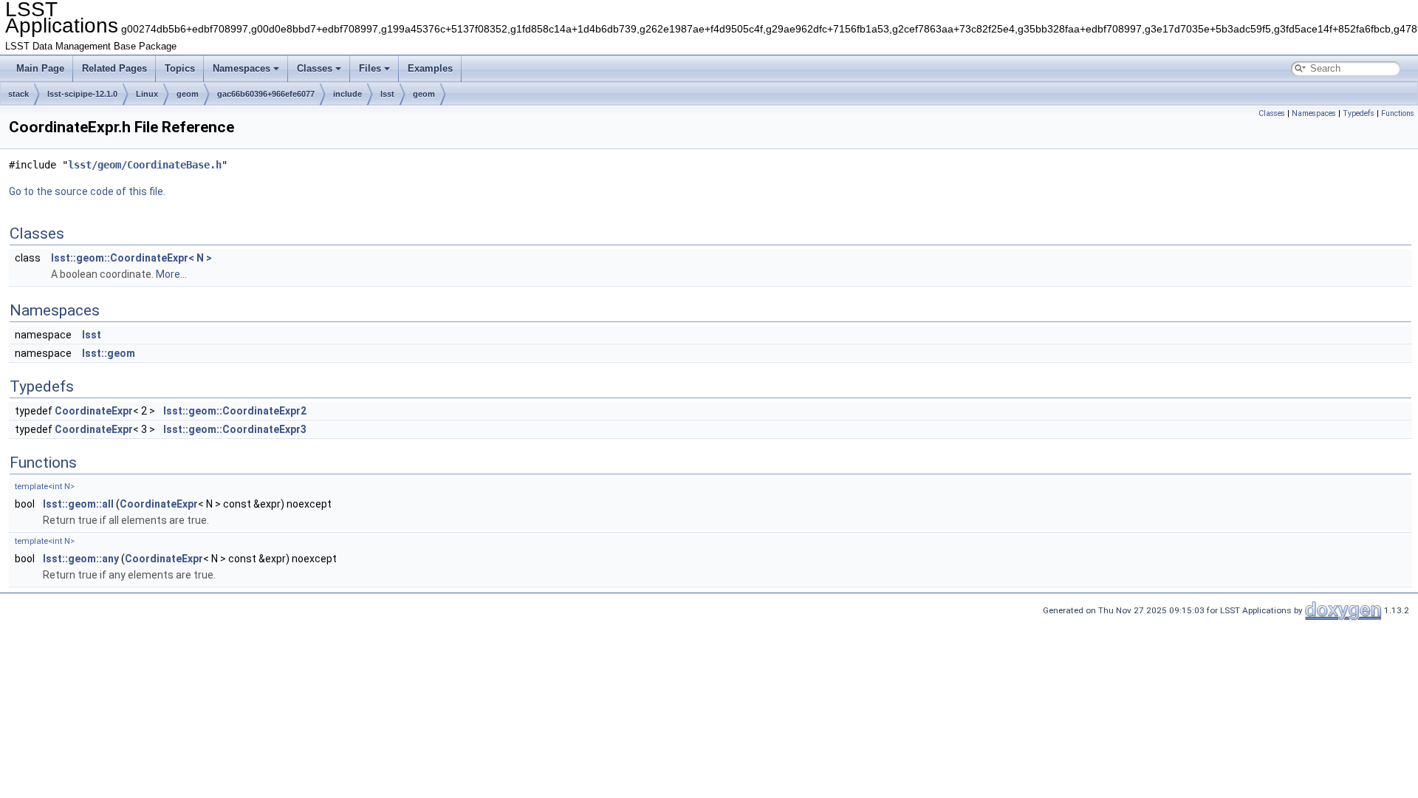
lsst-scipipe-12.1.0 (82, 93)
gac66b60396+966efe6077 (266, 93)
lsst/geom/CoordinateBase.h (145, 165)
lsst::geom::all (78, 504)
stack (18, 93)
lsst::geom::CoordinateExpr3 (234, 429)
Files (370, 68)
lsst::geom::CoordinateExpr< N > (131, 258)
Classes (314, 68)
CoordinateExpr (94, 411)
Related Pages (114, 68)
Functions (1397, 113)
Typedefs (1358, 113)
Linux (147, 93)
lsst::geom (108, 353)
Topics (180, 68)
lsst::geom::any (81, 559)
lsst (387, 93)
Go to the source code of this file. (87, 191)
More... (171, 274)
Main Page (40, 68)
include (347, 93)
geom (188, 93)
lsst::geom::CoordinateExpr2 (234, 411)
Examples (430, 68)
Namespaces (241, 68)
